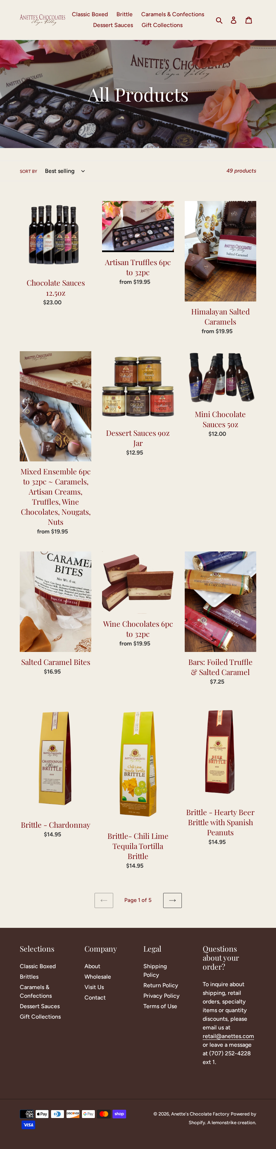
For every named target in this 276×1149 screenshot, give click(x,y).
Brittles (29, 976)
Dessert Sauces (40, 1006)
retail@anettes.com (228, 1036)
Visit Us (94, 987)
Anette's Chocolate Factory (200, 1114)
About (92, 966)
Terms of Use (160, 1006)
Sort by (28, 171)
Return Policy (160, 985)
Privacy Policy (161, 995)
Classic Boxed (38, 966)
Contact (95, 997)
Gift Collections (40, 1016)
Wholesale (97, 976)
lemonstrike (224, 1122)
